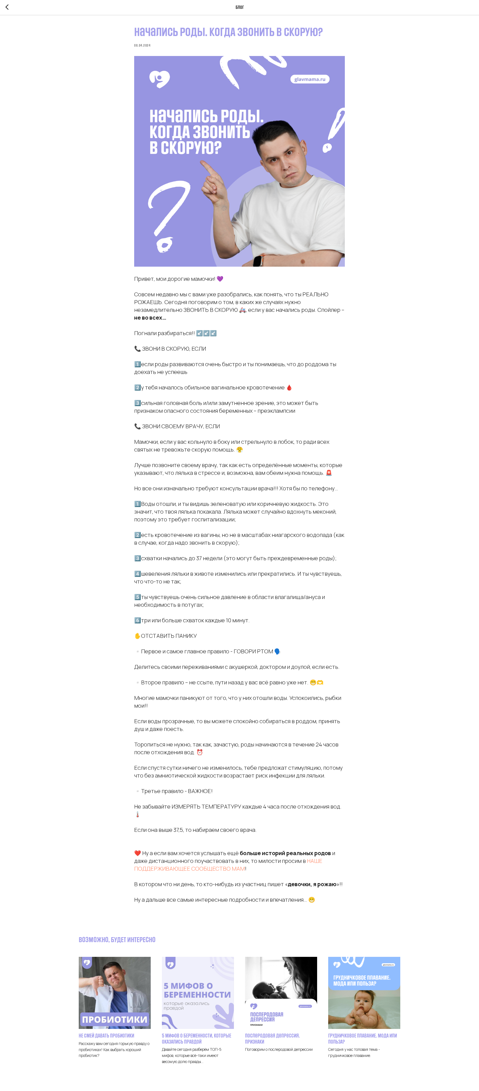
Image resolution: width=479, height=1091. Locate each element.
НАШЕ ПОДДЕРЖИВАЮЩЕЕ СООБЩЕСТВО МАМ (228, 864)
